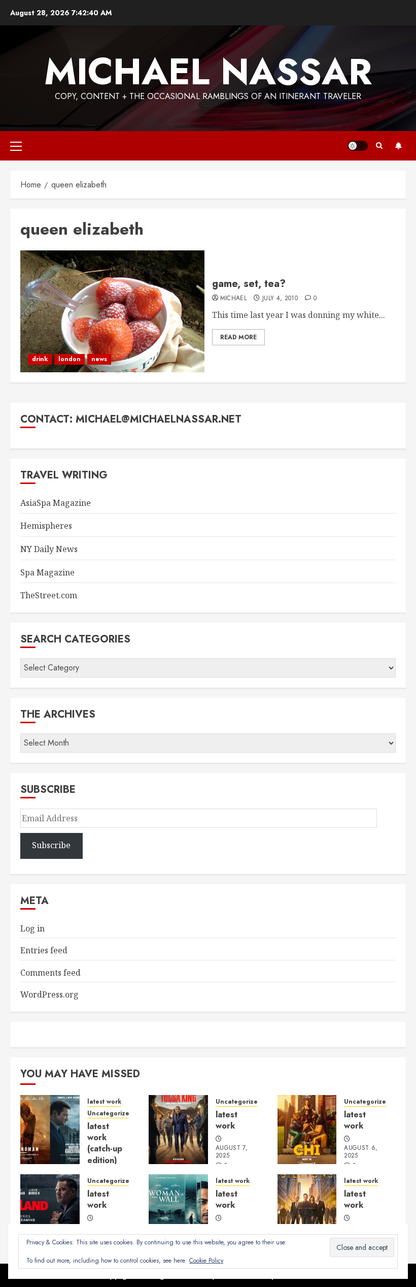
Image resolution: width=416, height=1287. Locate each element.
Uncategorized (110, 1113)
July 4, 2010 (280, 299)
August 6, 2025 (360, 1152)
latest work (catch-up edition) (104, 1143)
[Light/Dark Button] (358, 146)
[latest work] (178, 1129)
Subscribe (398, 145)
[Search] (379, 145)
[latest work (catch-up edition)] (50, 1129)
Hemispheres (46, 525)
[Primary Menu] (16, 145)
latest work (104, 1102)
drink (40, 359)
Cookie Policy (206, 1260)
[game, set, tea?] (112, 311)
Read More (238, 337)
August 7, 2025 (232, 1152)
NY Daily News (49, 549)
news (99, 359)
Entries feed (43, 950)
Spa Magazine (47, 572)
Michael (233, 299)
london (69, 359)
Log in (32, 928)
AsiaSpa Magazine (55, 502)
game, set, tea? (249, 283)
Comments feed (50, 972)
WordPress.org (49, 994)
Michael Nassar (208, 71)
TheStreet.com (48, 595)
